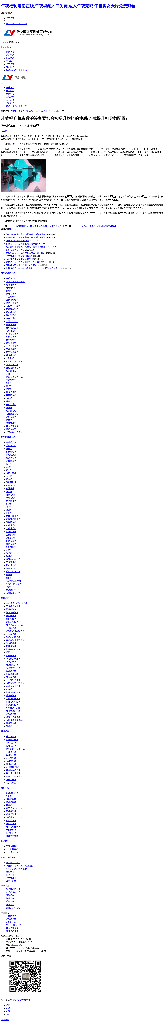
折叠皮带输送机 (13, 699)
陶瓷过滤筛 (11, 318)
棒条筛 (9, 575)
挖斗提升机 (11, 746)
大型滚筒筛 (11, 501)
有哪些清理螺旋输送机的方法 (19, 259)
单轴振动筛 (11, 498)
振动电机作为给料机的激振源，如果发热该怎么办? (34, 268)
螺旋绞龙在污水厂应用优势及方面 (21, 265)
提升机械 (5, 731)
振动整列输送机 (13, 649)
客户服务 (10, 67)
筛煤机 (9, 556)
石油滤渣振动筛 (13, 414)
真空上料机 (11, 881)
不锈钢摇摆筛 (12, 352)
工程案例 (10, 61)
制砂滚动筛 (11, 461)
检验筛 (9, 383)
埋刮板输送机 (12, 612)
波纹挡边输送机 (13, 717)
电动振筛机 (11, 285)
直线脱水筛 (11, 535)
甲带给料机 (11, 820)
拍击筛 (9, 389)
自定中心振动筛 (13, 559)
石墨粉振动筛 (12, 309)
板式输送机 (11, 656)
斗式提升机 (11, 780)
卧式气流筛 (11, 392)
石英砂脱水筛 (12, 516)
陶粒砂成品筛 (12, 455)
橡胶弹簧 (10, 872)
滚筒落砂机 (11, 482)
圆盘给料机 (11, 811)
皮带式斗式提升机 (14, 808)
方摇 (8, 374)
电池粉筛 (10, 488)
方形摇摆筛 (11, 380)
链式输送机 (11, 609)
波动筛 (9, 510)
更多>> (12, 229)
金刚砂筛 (10, 358)
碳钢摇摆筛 (11, 343)
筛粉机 (9, 401)
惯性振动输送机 (13, 702)
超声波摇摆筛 (12, 300)
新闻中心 (10, 58)
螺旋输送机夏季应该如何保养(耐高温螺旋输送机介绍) (40, 226)
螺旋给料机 (11, 799)
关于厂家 (10, 18)
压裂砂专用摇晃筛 (14, 361)
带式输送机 (11, 628)
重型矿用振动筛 (8, 437)
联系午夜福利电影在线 (16, 24)
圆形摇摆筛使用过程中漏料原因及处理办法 (25, 237)
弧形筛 (9, 587)
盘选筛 (9, 467)
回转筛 (9, 420)
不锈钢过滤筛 (12, 321)
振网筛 (9, 513)
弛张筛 (9, 507)
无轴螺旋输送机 (13, 606)
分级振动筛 (11, 445)
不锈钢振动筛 (12, 365)
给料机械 (5, 788)
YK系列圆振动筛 (14, 584)
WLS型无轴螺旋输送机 (16, 603)
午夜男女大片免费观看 (16, 869)
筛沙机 (9, 553)
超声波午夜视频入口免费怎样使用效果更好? (26, 247)
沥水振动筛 (11, 417)
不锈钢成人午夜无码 (15, 282)
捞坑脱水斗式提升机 (15, 749)
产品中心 (10, 55)
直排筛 (9, 398)
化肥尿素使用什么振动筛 (17, 241)
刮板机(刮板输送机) (15, 631)
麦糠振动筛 (11, 423)
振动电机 (5, 841)
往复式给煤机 (12, 836)
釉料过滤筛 (11, 315)
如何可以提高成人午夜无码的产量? (22, 244)
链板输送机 (11, 714)
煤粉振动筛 (11, 568)
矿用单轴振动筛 (13, 571)
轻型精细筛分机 (8, 273)
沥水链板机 (11, 643)
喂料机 (9, 805)
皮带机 (9, 689)
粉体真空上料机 (13, 686)
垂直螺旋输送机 (13, 680)
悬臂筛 (9, 550)
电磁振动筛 (11, 485)
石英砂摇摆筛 (12, 346)
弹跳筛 (9, 492)
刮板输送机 (11, 723)
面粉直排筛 (11, 325)
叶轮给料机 (11, 824)
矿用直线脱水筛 (13, 519)
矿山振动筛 (11, 565)
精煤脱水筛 (11, 532)
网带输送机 (11, 616)
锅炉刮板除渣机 (13, 637)
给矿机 (9, 796)
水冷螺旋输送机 (13, 659)
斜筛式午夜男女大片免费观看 (19, 866)
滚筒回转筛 (11, 522)
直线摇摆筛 (11, 349)
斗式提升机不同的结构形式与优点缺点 (98, 226)
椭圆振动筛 (11, 544)
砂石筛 (9, 470)
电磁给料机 (11, 830)
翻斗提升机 (11, 764)
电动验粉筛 (11, 288)
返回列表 (5, 131)
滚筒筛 (9, 578)
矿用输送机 (11, 646)
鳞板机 (9, 726)
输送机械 (5, 598)
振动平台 (10, 875)
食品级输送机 (12, 665)
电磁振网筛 (11, 547)
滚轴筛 (9, 291)
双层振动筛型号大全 (15, 250)
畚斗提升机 (11, 752)
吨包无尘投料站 (13, 863)
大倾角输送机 (12, 622)
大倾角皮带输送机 (14, 720)
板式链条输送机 (13, 668)
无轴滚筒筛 (11, 528)
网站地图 (5, 1020)
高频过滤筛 (11, 404)
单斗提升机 (11, 755)
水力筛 (9, 476)
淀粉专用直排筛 (13, 328)
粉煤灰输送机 (12, 674)
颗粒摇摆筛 (11, 340)
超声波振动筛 (12, 411)
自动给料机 (11, 802)
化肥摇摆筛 (11, 337)
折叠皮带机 (11, 662)
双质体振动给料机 (14, 817)
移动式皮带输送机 (14, 625)
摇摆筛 (9, 408)
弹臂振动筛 (11, 495)
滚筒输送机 (11, 619)
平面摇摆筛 (11, 297)
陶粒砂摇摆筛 (12, 303)
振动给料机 (11, 833)
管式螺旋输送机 (13, 711)
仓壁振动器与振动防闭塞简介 (19, 256)
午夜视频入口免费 (14, 432)
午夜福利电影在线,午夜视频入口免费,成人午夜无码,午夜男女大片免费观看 (68, 6)
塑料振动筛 (11, 312)
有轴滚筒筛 (11, 525)
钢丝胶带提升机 (13, 770)
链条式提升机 (12, 740)
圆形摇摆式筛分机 (14, 377)
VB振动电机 (11, 846)
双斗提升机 (11, 761)
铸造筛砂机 (11, 458)
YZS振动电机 (12, 849)
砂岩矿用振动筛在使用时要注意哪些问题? (25, 262)
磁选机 (9, 504)
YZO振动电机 (12, 852)
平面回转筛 (11, 395)
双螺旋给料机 (12, 793)
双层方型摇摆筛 (13, 306)
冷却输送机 (11, 671)
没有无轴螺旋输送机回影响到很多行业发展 (25, 234)
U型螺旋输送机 (13, 708)
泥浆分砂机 (11, 452)
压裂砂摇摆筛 (12, 334)
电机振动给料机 (13, 827)
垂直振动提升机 (13, 773)
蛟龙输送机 (11, 677)
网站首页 (10, 52)
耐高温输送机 (12, 705)
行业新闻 (53, 111)
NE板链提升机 (12, 767)
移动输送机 (11, 695)
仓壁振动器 (11, 878)
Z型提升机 (11, 783)
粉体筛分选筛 (12, 442)
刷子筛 (9, 386)
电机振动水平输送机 (15, 640)
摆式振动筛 (11, 355)
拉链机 (9, 652)
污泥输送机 (11, 634)
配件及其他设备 (8, 857)
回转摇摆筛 (11, 294)
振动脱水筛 (11, 590)
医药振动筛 (11, 278)
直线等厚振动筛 (13, 593)
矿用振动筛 (11, 541)
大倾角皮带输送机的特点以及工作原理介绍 (25, 253)
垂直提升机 (11, 736)
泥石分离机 (11, 473)
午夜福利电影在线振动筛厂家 (23, 111)
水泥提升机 (11, 758)
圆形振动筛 (11, 429)
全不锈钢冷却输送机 (15, 683)
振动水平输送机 (13, 692)
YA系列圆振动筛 (13, 581)
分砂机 (9, 449)
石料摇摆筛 (11, 331)
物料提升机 (11, 743)
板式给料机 (11, 814)
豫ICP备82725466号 (21, 1000)
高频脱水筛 (11, 538)
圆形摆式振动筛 (13, 368)
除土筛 (9, 464)
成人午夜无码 (12, 426)
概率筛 (9, 479)
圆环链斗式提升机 (14, 776)
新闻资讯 (43, 111)
